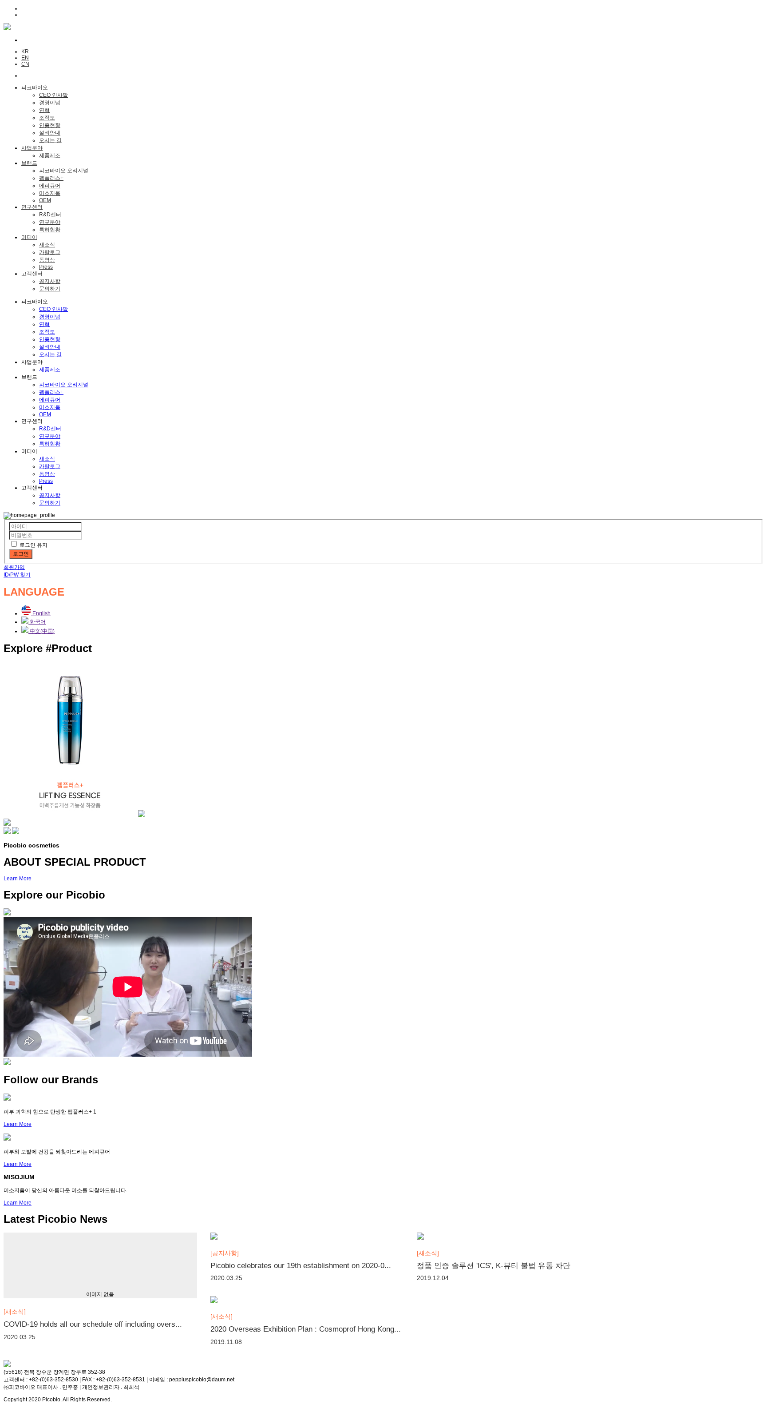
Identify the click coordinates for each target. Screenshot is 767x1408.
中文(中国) (41, 631)
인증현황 (49, 125)
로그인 (21, 554)
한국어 (37, 622)
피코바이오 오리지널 (63, 170)
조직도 (47, 118)
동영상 (47, 260)
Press (46, 267)
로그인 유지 (33, 545)
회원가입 (14, 567)
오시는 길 (50, 140)
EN (25, 58)
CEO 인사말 (53, 95)
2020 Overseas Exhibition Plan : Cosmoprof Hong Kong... (305, 1329)
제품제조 (49, 155)
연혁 (44, 110)
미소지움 (49, 193)
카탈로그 (49, 252)
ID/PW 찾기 (17, 575)
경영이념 (49, 102)
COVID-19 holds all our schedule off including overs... (93, 1324)
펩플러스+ (51, 178)
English (41, 613)
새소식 (47, 245)
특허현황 (49, 230)
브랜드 (29, 163)
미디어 (29, 237)
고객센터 (32, 273)
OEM (45, 200)
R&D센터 (50, 214)
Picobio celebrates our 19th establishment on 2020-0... (300, 1265)
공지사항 (49, 281)
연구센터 (32, 207)
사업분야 (32, 148)
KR (25, 51)
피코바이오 (34, 87)
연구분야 (49, 222)
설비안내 (49, 133)
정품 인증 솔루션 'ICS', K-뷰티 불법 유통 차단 (493, 1265)
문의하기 (49, 289)
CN (25, 64)
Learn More (18, 878)
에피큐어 (49, 186)
